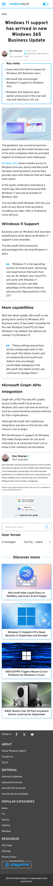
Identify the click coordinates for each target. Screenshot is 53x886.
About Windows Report (14, 751)
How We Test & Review (14, 788)
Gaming (6, 825)
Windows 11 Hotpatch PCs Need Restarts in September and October (26, 634)
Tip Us (5, 762)
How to (5, 819)
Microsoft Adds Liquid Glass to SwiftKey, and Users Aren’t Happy (26, 594)
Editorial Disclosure (12, 782)
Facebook (16, 734)
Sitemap (6, 851)
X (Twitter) (24, 734)
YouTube (32, 734)
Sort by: (28, 542)
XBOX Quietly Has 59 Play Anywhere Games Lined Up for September (26, 713)
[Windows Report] (19, 4)
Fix (3, 814)
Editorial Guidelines (12, 776)
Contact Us (7, 756)
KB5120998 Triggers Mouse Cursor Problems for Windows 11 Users (26, 673)
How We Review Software (15, 794)
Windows (6, 831)
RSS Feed (7, 845)
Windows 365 (10, 163)
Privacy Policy (9, 857)
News (4, 14)
